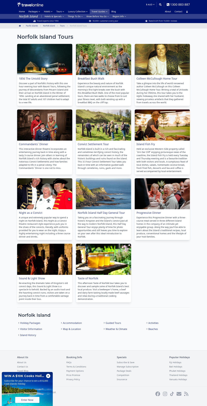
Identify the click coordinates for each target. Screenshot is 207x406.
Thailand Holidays (178, 375)
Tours (59, 11)
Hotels (47, 11)
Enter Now (27, 400)
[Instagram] (165, 393)
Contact (178, 11)
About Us (21, 362)
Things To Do (74, 16)
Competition (123, 375)
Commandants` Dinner (33, 144)
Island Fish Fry (146, 144)
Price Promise (73, 375)
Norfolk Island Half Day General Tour (101, 213)
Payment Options (75, 370)
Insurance (122, 379)
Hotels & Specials (53, 16)
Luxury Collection (76, 11)
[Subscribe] (179, 393)
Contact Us (22, 366)
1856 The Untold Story (33, 78)
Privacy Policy (73, 379)
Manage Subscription (128, 366)
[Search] (160, 4)
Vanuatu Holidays (178, 379)
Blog (113, 11)
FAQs (69, 362)
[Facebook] (157, 393)
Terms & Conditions (76, 366)
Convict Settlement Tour (93, 144)
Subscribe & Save (125, 362)
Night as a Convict (30, 213)
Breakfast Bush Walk (91, 78)
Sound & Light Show (32, 278)
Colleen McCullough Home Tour (157, 78)
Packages (33, 11)
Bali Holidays (175, 366)
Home (22, 11)
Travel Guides (98, 11)
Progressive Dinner (149, 213)
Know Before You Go (97, 16)
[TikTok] (172, 394)
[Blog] (186, 393)
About (168, 11)
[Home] (30, 4)
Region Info (118, 16)
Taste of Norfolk (88, 278)
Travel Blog (22, 370)
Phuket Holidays (177, 370)
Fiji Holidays (175, 362)
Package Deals (124, 370)
